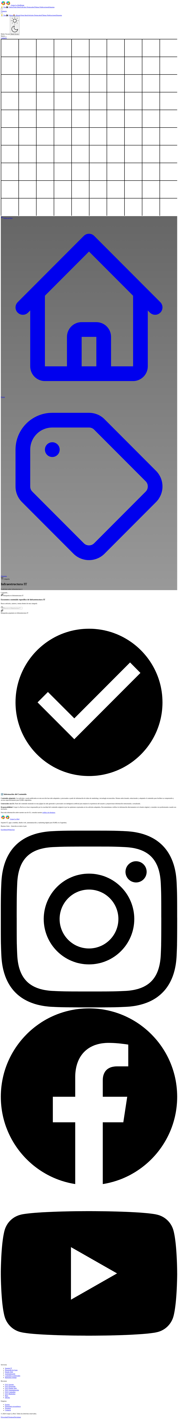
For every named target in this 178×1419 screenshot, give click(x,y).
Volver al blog (7, 218)
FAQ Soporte (9, 1384)
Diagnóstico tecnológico (13, 1406)
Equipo (7, 1404)
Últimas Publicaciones (41, 7)
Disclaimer (17, 1417)
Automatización (10, 1374)
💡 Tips (3, 7)
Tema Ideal (16, 7)
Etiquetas (51, 7)
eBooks (7, 1397)
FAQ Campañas (10, 1392)
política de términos (48, 812)
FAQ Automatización (12, 1390)
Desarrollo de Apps (11, 1370)
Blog (6, 1396)
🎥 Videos (9, 7)
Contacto (4, 11)
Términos (11, 1417)
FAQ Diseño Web (11, 1388)
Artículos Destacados (27, 7)
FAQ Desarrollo (10, 1386)
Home (22, 5)
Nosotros (8, 1408)
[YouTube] (89, 1361)
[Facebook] (89, 1184)
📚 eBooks (16, 15)
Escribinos (4, 830)
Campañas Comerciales (12, 1376)
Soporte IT (8, 1368)
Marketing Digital (10, 1377)
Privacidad (4, 1417)
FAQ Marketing (10, 1394)
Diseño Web (9, 1372)
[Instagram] (89, 1007)
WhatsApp (11, 830)
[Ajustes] (1, 9)
